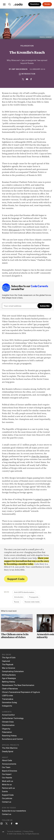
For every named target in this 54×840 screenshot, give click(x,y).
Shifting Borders (9, 674)
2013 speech (14, 230)
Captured (6, 661)
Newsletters (34, 4)
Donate (47, 4)
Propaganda (33, 597)
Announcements (9, 763)
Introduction (18, 597)
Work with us (7, 781)
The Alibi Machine (9, 747)
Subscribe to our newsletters (14, 810)
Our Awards (7, 777)
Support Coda (15, 579)
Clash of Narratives (10, 688)
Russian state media (32, 602)
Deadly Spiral (7, 751)
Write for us (7, 784)
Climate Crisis (8, 721)
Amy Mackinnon (20, 69)
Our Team (6, 767)
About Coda (7, 760)
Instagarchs (7, 705)
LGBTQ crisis (7, 695)
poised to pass (42, 500)
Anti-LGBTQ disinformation (24, 592)
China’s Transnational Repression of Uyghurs (21, 692)
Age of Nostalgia (9, 678)
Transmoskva (7, 699)
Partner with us (8, 788)
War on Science (8, 668)
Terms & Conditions (14, 831)
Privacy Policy (28, 831)
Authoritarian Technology (12, 718)
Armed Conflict (8, 714)
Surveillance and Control (12, 739)
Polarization (27, 46)
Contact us (6, 801)
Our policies (7, 798)
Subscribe (44, 305)
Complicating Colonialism (13, 671)
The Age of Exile (8, 657)
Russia (16, 602)
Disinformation (8, 725)
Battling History (8, 681)
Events (5, 791)
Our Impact (6, 774)
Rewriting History (9, 735)
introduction (28, 74)
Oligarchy (6, 728)
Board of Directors (9, 770)
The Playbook (7, 664)
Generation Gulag (9, 702)
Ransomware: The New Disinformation (18, 685)
